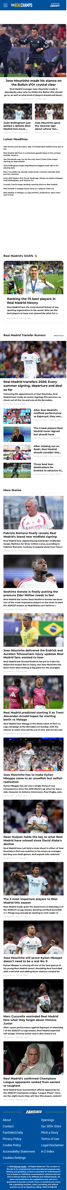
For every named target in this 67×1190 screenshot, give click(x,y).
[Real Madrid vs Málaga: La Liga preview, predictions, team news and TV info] (33, 193)
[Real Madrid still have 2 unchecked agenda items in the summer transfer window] (33, 154)
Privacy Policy (12, 1139)
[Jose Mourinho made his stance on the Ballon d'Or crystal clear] (33, 62)
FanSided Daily (13, 1132)
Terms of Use (50, 1139)
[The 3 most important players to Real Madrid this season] (33, 890)
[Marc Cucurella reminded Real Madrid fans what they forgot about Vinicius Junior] (33, 1009)
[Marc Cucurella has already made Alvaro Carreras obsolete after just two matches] (33, 173)
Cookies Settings (14, 1158)
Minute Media (20, 1166)
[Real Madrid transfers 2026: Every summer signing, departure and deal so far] (33, 373)
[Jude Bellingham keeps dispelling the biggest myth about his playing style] (33, 167)
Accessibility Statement (19, 1151)
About (7, 1120)
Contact (8, 1126)
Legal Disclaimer (52, 1145)
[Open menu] (5, 5)
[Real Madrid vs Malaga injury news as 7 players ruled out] (33, 189)
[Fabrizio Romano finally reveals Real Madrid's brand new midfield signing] (33, 524)
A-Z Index (47, 1151)
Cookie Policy (12, 1145)
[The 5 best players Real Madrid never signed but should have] (33, 434)
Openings (47, 1120)
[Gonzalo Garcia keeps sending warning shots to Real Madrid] (33, 184)
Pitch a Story (49, 1132)
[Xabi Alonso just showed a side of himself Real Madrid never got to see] (33, 148)
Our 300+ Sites (51, 1126)
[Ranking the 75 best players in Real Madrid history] (33, 292)
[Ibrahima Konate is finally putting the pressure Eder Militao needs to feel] (33, 582)
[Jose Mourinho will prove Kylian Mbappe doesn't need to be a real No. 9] (33, 948)
